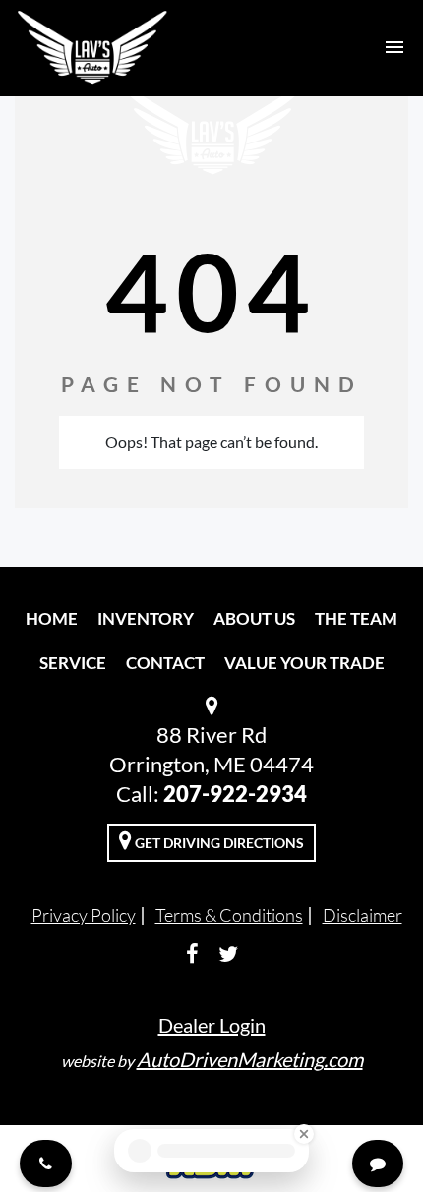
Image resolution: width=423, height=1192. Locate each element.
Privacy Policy (83, 915)
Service (72, 663)
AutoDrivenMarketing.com (250, 1059)
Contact (165, 663)
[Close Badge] (304, 1134)
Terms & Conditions (229, 915)
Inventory (145, 618)
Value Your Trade (304, 663)
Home (52, 618)
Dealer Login (212, 1025)
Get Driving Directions (218, 842)
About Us (254, 618)
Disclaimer (362, 915)
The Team (356, 618)
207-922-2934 (235, 793)
